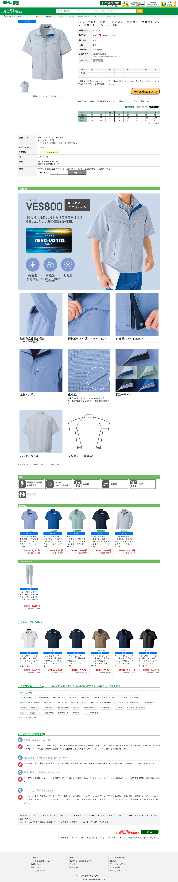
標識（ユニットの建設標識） (129, 702)
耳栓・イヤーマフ (110, 697)
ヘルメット (72, 697)
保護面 (96, 697)
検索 (139, 11)
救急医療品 (49, 713)
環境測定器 (62, 702)
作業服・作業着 (43, 697)
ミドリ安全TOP (11, 16)
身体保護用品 (48, 702)
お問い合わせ (36, 864)
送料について (75, 858)
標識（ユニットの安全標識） (102, 702)
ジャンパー (39, 16)
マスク (124, 697)
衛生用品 (76, 708)
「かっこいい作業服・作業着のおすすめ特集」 (71, 822)
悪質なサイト (36, 867)
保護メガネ (85, 697)
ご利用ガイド (36, 858)
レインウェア (58, 697)
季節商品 (76, 713)
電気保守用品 (106, 708)
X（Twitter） (75, 867)
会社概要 (112, 861)
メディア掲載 (114, 867)
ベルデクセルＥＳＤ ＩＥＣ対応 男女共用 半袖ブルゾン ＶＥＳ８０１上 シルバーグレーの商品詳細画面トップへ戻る (108, 838)
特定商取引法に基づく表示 (81, 861)
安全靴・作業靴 (26, 697)
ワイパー (119, 708)
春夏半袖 (48, 16)
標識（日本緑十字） (79, 702)
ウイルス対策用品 (91, 713)
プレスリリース (115, 871)
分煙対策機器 (63, 708)
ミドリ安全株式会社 (117, 858)
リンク (73, 864)
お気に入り (129, 107)
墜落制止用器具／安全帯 (29, 702)
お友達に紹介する (141, 107)
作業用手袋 (136, 697)
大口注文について (38, 871)
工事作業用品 (48, 708)
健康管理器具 (63, 713)
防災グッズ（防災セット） (30, 713)
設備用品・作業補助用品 (29, 708)
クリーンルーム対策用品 (136, 708)
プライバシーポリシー (118, 864)
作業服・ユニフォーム (25, 16)
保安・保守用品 (90, 708)
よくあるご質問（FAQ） (41, 861)
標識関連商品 (149, 702)
